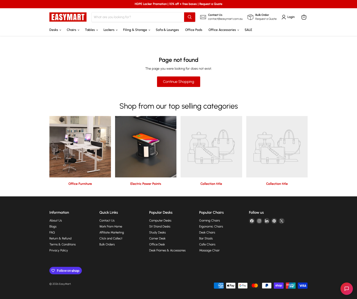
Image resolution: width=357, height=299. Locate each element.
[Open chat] (346, 289)
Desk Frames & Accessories (167, 250)
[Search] (189, 17)
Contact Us (106, 220)
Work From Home (110, 226)
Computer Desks (160, 220)
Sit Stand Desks (159, 226)
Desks (54, 30)
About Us (55, 220)
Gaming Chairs (209, 220)
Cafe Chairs (207, 244)
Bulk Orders (107, 244)
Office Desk (157, 244)
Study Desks (157, 232)
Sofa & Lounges (167, 30)
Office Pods (193, 30)
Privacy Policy (58, 250)
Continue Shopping (178, 81)
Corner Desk (157, 238)
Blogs (52, 226)
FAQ (52, 232)
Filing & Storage (135, 30)
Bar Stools (206, 238)
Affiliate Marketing (111, 232)
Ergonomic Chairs (211, 226)
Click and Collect (110, 238)
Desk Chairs (207, 232)
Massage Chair (209, 250)
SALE (248, 30)
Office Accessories (222, 30)
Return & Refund (60, 238)
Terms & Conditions (62, 244)
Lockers (109, 30)
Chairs (72, 30)
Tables (90, 30)
